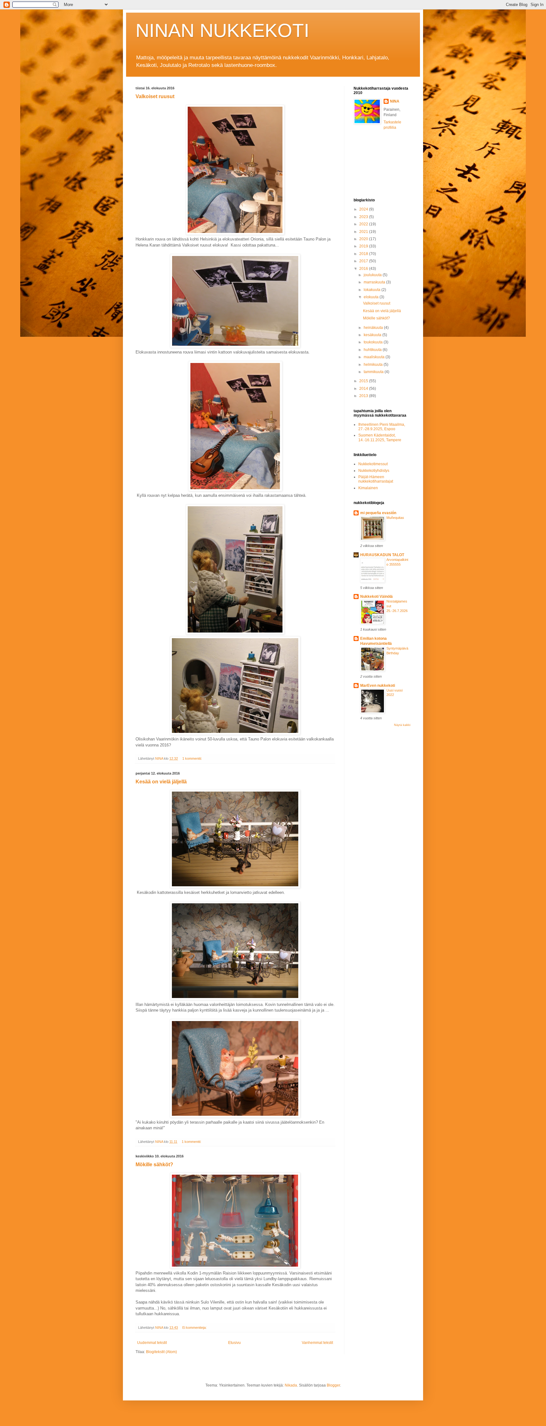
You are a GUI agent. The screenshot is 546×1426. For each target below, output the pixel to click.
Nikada (291, 1385)
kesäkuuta (373, 335)
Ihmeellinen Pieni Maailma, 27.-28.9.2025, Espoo (381, 426)
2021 (364, 231)
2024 (364, 209)
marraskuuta (375, 282)
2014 (364, 388)
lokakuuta (372, 290)
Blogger (333, 1385)
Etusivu (234, 1342)
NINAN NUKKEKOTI (222, 30)
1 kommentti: (192, 758)
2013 (364, 396)
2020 (364, 239)
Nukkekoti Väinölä (376, 596)
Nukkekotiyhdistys (373, 470)
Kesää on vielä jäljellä (161, 781)
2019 (364, 246)
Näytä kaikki (402, 725)
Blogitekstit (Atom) (161, 1352)
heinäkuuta (374, 327)
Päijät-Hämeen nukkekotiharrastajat (375, 479)
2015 (364, 381)
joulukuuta (373, 275)
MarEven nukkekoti (377, 685)
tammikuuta (374, 372)
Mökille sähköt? (154, 1164)
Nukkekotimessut (373, 464)
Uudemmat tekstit (152, 1342)
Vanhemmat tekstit (317, 1342)
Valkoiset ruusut (155, 96)
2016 (364, 268)
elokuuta (371, 297)
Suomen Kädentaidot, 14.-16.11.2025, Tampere (379, 437)
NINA (394, 101)
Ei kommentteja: (195, 1327)
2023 (364, 217)
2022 (364, 224)
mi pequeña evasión (378, 513)
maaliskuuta (374, 357)
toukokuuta (374, 342)
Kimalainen (368, 488)
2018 (364, 254)
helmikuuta (374, 364)
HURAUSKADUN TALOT (382, 555)
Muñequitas (395, 518)
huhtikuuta (373, 350)
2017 (364, 261)
